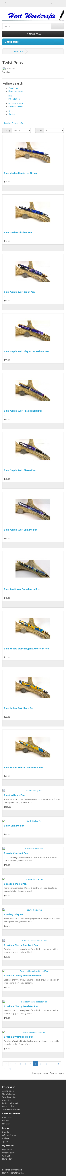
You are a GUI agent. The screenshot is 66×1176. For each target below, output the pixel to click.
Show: (39, 130)
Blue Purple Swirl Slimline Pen (20, 529)
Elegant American (15, 91)
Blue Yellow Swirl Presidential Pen (23, 767)
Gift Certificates (9, 1135)
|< (5, 1063)
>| (10, 1068)
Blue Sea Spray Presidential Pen (22, 589)
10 (46, 1063)
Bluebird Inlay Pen (14, 794)
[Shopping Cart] (57, 3)
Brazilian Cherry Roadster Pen (21, 1006)
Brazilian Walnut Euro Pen (18, 1036)
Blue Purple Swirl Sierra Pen (19, 470)
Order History (8, 1152)
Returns (5, 1120)
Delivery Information (11, 1103)
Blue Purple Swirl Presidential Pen (23, 410)
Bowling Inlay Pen (14, 914)
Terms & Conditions (11, 1109)
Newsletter (7, 1159)
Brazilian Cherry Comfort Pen (21, 944)
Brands (5, 1132)
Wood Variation (9, 1097)
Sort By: (7, 130)
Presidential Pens (15, 106)
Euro (10, 96)
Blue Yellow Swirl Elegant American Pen (26, 648)
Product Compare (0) (13, 123)
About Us (6, 1100)
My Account (7, 1149)
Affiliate (5, 1138)
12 (58, 1063)
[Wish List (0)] (54, 3)
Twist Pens (18, 51)
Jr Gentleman (14, 99)
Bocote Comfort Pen (16, 853)
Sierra (11, 111)
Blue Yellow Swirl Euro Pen (19, 707)
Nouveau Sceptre (15, 103)
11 (52, 1063)
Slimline (11, 114)
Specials (5, 1141)
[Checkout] (61, 3)
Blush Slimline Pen (14, 825)
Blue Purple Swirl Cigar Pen (19, 291)
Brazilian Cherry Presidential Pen (22, 975)
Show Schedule (8, 1094)
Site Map (6, 1123)
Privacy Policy (8, 1106)
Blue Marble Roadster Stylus (20, 172)
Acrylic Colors (8, 1091)
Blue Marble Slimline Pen (18, 232)
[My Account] (50, 3)
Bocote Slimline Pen (15, 883)
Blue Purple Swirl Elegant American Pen (26, 351)
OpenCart (17, 1169)
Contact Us (7, 1117)
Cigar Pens (13, 88)
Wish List (6, 1156)
